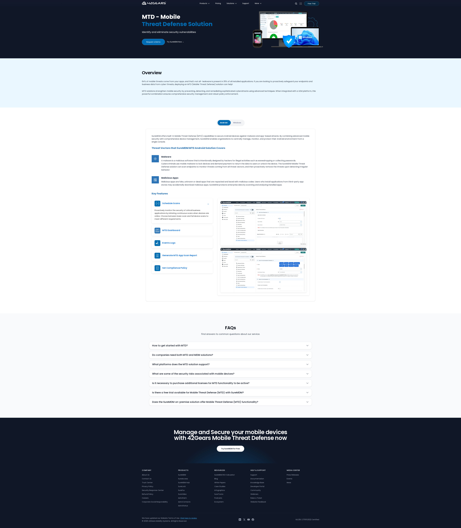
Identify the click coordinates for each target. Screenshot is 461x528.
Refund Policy (147, 494)
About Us (145, 475)
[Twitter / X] (244, 519)
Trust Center (147, 482)
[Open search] (296, 3)
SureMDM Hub (184, 482)
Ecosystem (219, 502)
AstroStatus (183, 505)
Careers (145, 498)
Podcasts (218, 498)
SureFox (181, 490)
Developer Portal (257, 486)
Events (289, 479)
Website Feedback (258, 502)
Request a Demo (153, 42)
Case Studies (219, 486)
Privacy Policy (147, 486)
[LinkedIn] (240, 519)
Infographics (219, 490)
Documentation (257, 479)
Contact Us (146, 479)
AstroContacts (184, 502)
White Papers (219, 482)
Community (255, 490)
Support (253, 475)
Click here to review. (188, 518)
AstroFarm (182, 498)
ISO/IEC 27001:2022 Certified (307, 519)
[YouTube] (248, 519)
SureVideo (182, 494)
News (289, 482)
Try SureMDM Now (175, 42)
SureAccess (183, 479)
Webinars (254, 494)
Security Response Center (153, 490)
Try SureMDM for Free (230, 448)
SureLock (182, 486)
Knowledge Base (257, 482)
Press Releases (293, 475)
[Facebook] (253, 519)
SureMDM (182, 475)
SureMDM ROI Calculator (224, 475)
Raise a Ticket (256, 498)
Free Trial (311, 3)
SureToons (218, 494)
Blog (216, 479)
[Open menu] (300, 3)
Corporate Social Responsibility (155, 502)
